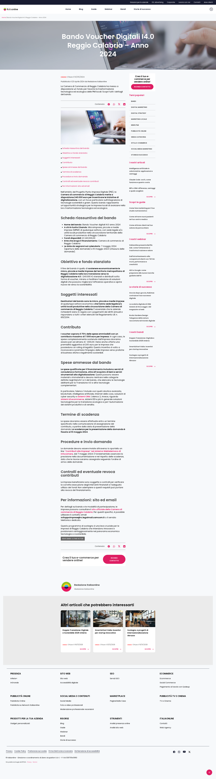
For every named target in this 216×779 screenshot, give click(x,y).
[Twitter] (189, 752)
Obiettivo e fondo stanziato (74, 153)
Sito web (64, 678)
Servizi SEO (114, 678)
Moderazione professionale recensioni (77, 709)
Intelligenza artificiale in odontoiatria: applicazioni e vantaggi (141, 171)
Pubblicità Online (138, 131)
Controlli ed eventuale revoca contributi (80, 181)
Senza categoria (138, 137)
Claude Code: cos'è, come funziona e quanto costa (140, 181)
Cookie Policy (20, 751)
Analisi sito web (116, 727)
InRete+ (13, 678)
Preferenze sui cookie (37, 751)
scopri (83, 649)
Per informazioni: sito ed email (76, 186)
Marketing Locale (139, 119)
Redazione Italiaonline (97, 81)
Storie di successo (139, 155)
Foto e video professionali (71, 705)
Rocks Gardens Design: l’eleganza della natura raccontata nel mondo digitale (142, 318)
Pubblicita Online (17, 701)
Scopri (149, 197)
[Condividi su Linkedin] (124, 104)
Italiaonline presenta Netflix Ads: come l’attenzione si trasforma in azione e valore (141, 248)
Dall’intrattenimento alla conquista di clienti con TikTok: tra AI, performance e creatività (142, 260)
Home (4, 17)
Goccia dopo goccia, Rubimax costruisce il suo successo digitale (141, 295)
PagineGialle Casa (118, 701)
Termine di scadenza (71, 172)
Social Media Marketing (141, 149)
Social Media (65, 701)
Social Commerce (168, 682)
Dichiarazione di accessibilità (87, 751)
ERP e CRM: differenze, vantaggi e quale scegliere (142, 189)
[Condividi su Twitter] (119, 104)
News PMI (135, 125)
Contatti (163, 723)
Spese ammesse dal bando (74, 167)
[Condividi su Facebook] (109, 104)
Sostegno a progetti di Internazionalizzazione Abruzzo (138, 358)
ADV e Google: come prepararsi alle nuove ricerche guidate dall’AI (141, 273)
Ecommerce (165, 678)
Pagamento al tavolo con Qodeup (175, 687)
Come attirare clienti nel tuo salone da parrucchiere (141, 226)
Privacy (9, 751)
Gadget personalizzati (20, 723)
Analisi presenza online (120, 723)
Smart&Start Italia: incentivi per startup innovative (141, 347)
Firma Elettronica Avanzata (60, 751)
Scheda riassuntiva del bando (75, 148)
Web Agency (165, 727)
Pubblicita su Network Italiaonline (24, 705)
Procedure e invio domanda (75, 176)
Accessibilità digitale (69, 682)
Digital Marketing (139, 107)
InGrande (14, 682)
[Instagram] (178, 752)
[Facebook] (173, 752)
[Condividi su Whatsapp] (114, 104)
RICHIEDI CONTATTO (114, 559)
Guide (62, 727)
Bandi (133, 101)
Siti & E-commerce (139, 143)
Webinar (64, 732)
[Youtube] (184, 752)
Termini (35, 762)
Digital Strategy (138, 113)
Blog (62, 723)
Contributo (67, 162)
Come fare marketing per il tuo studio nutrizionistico (142, 209)
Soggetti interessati (71, 157)
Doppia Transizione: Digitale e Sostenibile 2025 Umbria (141, 339)
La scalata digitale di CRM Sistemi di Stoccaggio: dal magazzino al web (140, 307)
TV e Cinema (165, 701)
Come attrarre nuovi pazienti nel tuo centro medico (141, 218)
